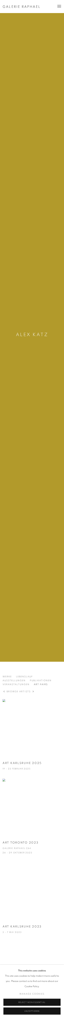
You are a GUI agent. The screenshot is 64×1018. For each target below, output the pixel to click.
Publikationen (41, 681)
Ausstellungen (14, 681)
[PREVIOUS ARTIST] (4, 691)
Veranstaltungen (16, 684)
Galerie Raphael (22, 6)
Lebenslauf (24, 677)
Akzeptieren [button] (32, 1011)
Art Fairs (41, 684)
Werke (7, 677)
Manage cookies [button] (32, 994)
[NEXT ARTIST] (33, 691)
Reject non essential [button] (32, 1002)
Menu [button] (58, 6)
